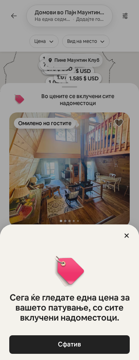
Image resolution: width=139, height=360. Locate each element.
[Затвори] (127, 236)
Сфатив (69, 344)
